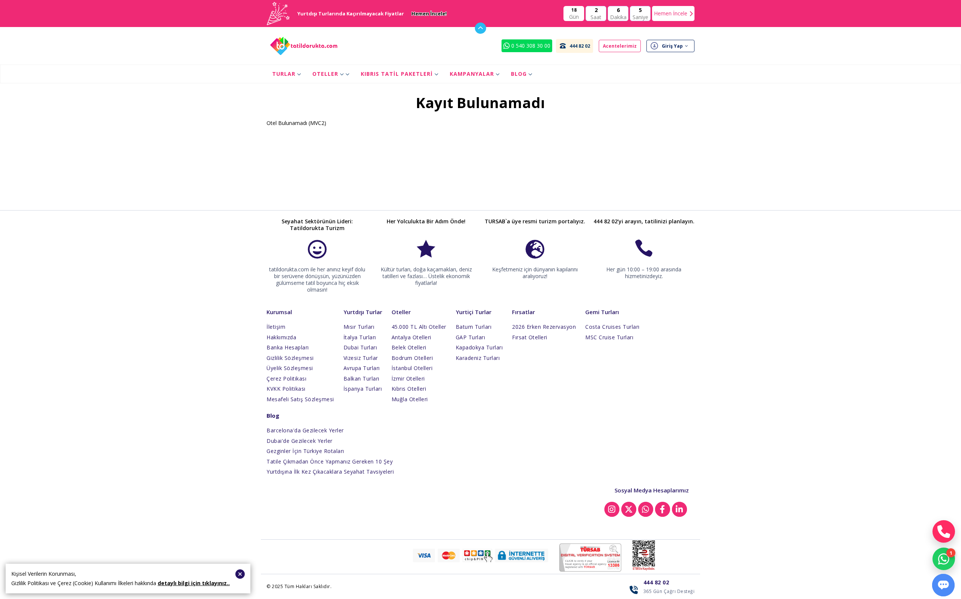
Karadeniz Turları (478, 357)
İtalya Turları (359, 337)
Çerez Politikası (286, 378)
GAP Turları (470, 337)
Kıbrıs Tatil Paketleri (397, 73)
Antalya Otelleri (411, 337)
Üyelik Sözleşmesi (290, 368)
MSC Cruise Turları (609, 337)
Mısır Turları (359, 326)
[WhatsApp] (943, 559)
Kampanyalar (472, 73)
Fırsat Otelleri (529, 337)
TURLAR (283, 73)
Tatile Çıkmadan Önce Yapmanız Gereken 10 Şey (330, 461)
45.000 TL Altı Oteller (419, 326)
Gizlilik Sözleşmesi (290, 357)
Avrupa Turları (361, 368)
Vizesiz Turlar (360, 357)
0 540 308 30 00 (530, 45)
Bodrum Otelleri (412, 357)
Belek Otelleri (409, 347)
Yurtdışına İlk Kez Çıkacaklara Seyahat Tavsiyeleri (330, 471)
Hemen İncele (670, 13)
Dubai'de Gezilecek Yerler (300, 440)
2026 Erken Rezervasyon (544, 326)
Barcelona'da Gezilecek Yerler (305, 430)
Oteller (325, 73)
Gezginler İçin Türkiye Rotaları (305, 451)
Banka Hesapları (288, 347)
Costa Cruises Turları (612, 326)
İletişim (276, 326)
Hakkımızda (281, 337)
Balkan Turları (361, 378)
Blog (519, 73)
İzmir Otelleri (408, 378)
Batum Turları (474, 326)
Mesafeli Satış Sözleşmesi (300, 399)
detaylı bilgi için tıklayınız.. (194, 583)
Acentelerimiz (620, 46)
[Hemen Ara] (943, 531)
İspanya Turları (362, 388)
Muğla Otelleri (410, 399)
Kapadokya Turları (479, 347)
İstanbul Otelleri (412, 368)
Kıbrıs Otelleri (409, 388)
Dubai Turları (360, 347)
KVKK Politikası (286, 388)
